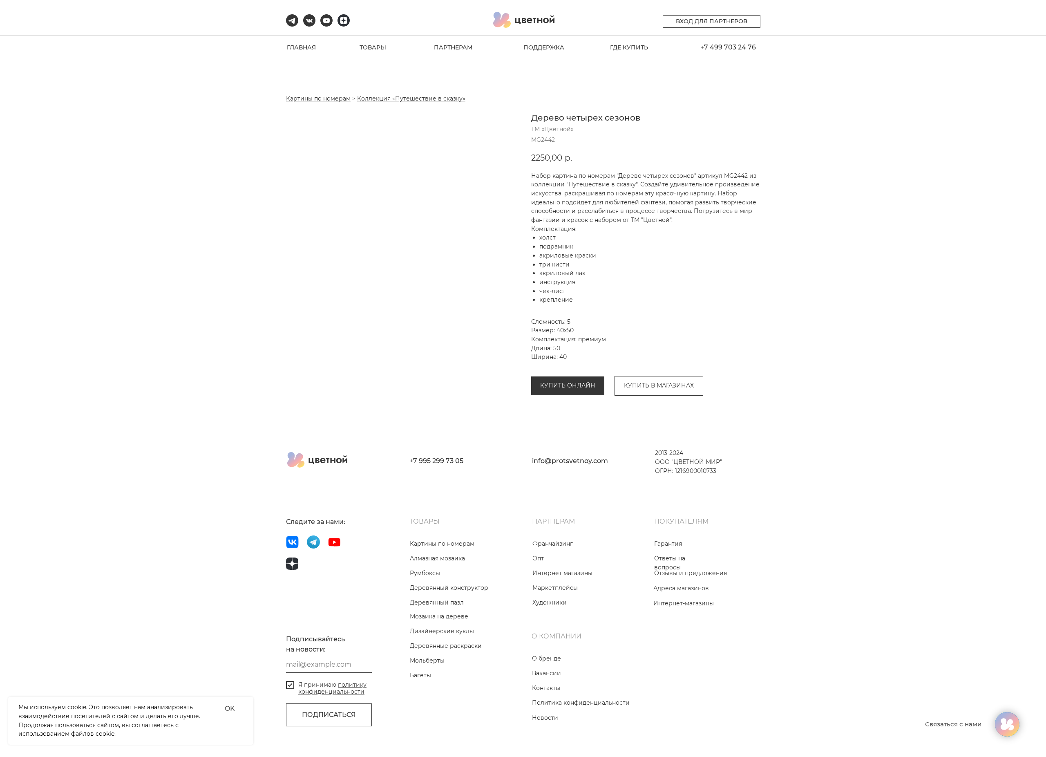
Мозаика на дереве (439, 616)
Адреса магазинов (681, 588)
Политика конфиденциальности (581, 702)
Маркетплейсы (555, 587)
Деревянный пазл (437, 602)
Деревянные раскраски (446, 645)
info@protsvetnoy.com (570, 461)
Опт (538, 558)
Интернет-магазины (683, 603)
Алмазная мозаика (437, 558)
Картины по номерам (318, 98)
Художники (549, 602)
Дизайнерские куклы (442, 631)
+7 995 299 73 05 (436, 461)
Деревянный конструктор (449, 587)
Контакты (546, 688)
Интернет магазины (562, 573)
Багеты (420, 675)
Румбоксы (425, 573)
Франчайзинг (552, 543)
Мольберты (427, 660)
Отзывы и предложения (690, 573)
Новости (545, 717)
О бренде (546, 658)
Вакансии (546, 673)
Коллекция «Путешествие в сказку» (411, 98)
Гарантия (668, 543)
